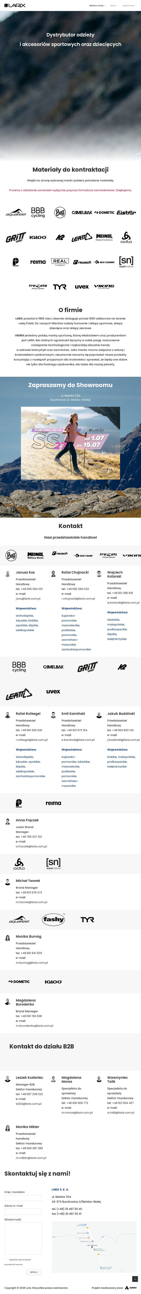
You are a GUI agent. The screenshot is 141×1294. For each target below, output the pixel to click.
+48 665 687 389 (32, 1148)
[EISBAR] (126, 212)
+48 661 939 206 (31, 730)
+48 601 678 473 (31, 892)
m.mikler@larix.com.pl (31, 1158)
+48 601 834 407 (123, 1103)
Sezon (113, 5)
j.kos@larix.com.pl (28, 599)
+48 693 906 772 (77, 1103)
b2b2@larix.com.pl (28, 1104)
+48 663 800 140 (123, 730)
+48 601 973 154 (76, 730)
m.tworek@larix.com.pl (31, 902)
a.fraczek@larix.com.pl (31, 846)
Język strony (128, 5)
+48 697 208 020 (32, 1094)
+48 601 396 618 (122, 593)
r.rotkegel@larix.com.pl (32, 740)
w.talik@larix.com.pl (120, 1113)
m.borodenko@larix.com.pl (34, 1026)
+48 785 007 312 (31, 837)
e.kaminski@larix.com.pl (78, 740)
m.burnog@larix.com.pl (32, 963)
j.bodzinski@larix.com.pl (123, 740)
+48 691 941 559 (31, 953)
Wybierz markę (97, 5)
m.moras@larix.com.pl (77, 1113)
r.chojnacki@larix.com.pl (78, 599)
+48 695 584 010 (32, 589)
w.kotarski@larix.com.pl (123, 603)
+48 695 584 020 (77, 589)
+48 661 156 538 (31, 1016)
